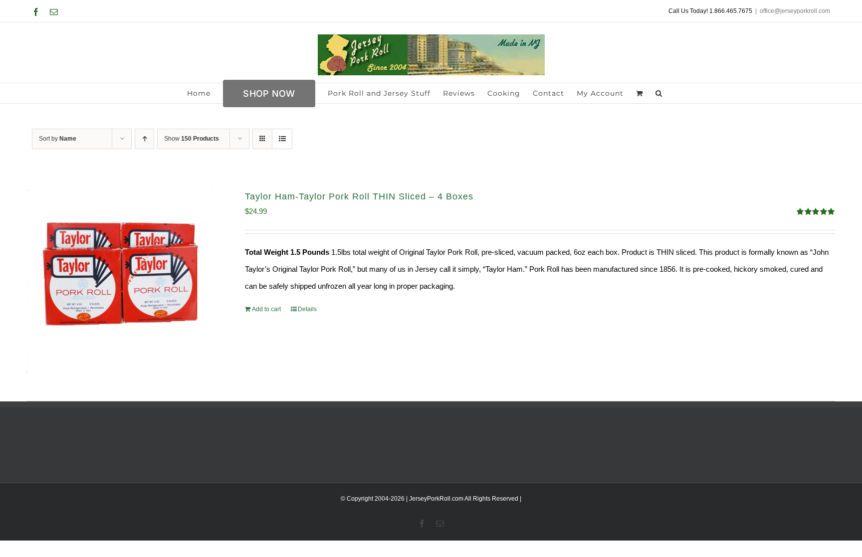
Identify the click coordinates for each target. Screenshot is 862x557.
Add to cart (266, 309)
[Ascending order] (144, 139)
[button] (658, 93)
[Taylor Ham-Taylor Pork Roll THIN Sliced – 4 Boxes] (120, 283)
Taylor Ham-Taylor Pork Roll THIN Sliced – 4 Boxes (359, 196)
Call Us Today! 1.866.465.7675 (710, 10)
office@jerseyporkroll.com (795, 10)
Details (307, 309)
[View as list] (282, 139)
